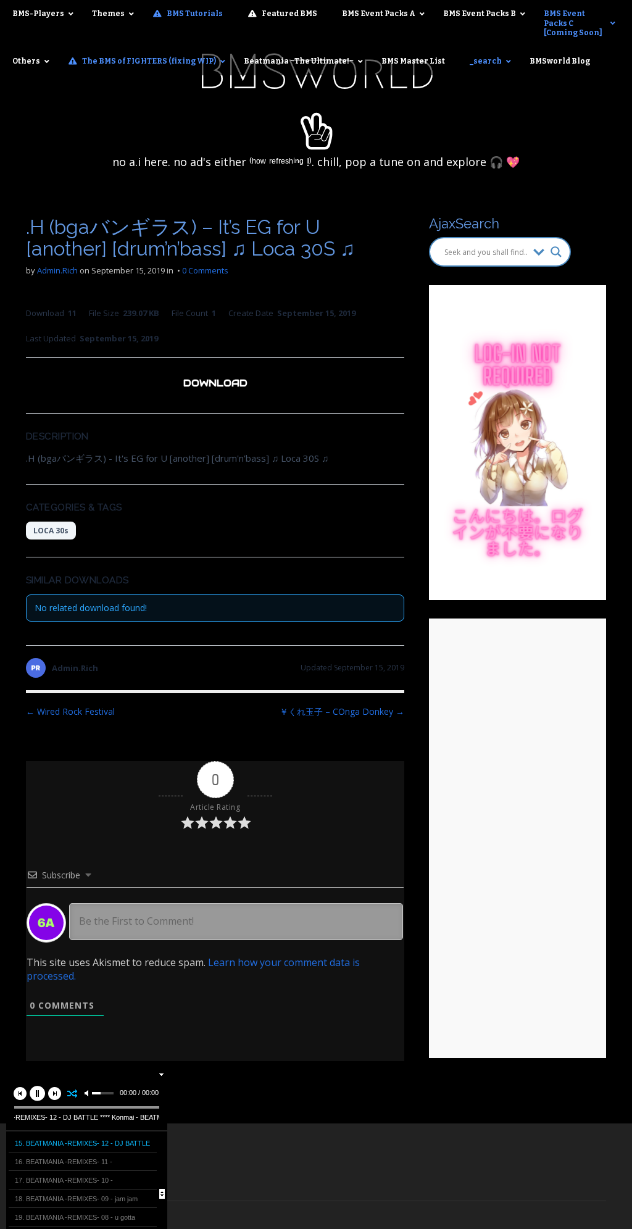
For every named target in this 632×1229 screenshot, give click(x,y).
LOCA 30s (51, 530)
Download (215, 383)
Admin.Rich (57, 270)
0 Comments (205, 270)
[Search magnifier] (556, 251)
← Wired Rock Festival (70, 711)
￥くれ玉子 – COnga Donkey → (342, 711)
